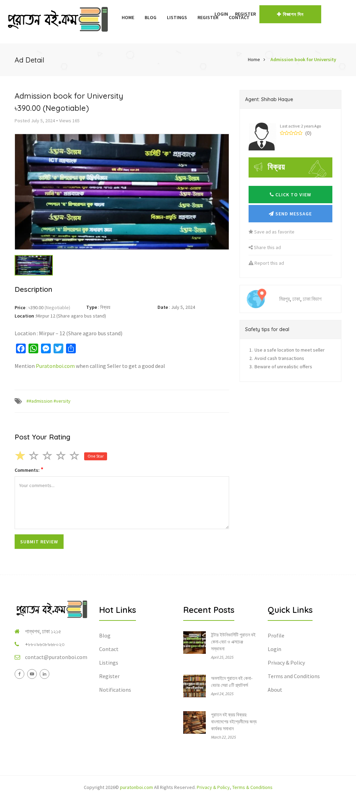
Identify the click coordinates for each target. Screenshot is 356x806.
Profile (276, 635)
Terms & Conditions (252, 787)
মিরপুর (284, 298)
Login (221, 14)
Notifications (115, 689)
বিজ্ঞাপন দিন (293, 14)
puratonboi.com (136, 787)
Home (128, 17)
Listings (177, 17)
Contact (109, 648)
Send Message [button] (293, 214)
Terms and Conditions (294, 676)
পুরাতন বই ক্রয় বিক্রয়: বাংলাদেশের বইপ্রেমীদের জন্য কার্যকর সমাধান (234, 722)
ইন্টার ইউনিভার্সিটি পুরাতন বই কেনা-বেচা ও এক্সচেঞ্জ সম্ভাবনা (233, 642)
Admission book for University (303, 59)
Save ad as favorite (273, 232)
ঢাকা (296, 298)
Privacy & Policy (286, 662)
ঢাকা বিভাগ (312, 298)
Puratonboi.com (55, 365)
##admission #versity (48, 401)
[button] (207, 14)
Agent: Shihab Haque (269, 99)
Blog (150, 17)
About (275, 689)
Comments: (29, 470)
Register (245, 14)
